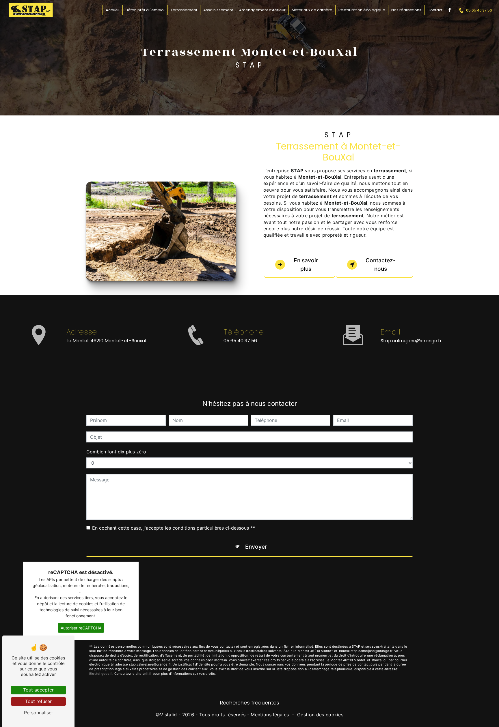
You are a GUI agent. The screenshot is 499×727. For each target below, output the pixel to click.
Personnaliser (38, 712)
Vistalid (168, 714)
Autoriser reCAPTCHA (81, 627)
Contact (434, 10)
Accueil (113, 10)
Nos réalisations (406, 10)
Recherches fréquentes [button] (249, 702)
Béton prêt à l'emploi (145, 10)
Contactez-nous (381, 264)
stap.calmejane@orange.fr (411, 340)
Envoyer (256, 546)
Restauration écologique (361, 10)
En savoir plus (306, 264)
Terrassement (184, 10)
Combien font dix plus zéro (116, 452)
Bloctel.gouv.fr (100, 674)
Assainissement (218, 10)
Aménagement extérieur (262, 10)
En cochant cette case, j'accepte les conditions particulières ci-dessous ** (173, 528)
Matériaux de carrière (312, 10)
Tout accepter (38, 690)
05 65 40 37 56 (479, 10)
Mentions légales (270, 714)
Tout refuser (38, 701)
